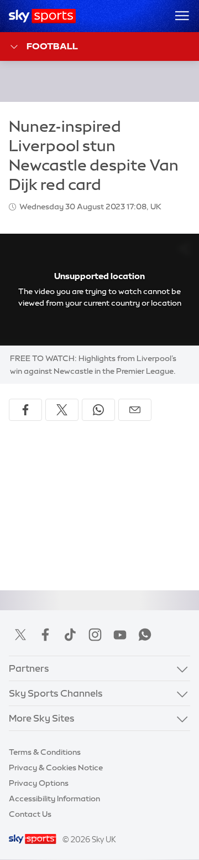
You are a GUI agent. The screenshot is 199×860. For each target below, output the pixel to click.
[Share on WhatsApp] (98, 410)
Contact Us (30, 814)
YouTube (120, 634)
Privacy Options (39, 783)
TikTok (70, 634)
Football (52, 46)
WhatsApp (144, 634)
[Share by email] (134, 410)
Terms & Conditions (45, 752)
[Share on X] (61, 410)
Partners (29, 668)
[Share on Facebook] (25, 410)
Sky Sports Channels (56, 693)
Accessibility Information (54, 798)
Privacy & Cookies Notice (56, 767)
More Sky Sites (42, 718)
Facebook (45, 634)
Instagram (95, 634)
